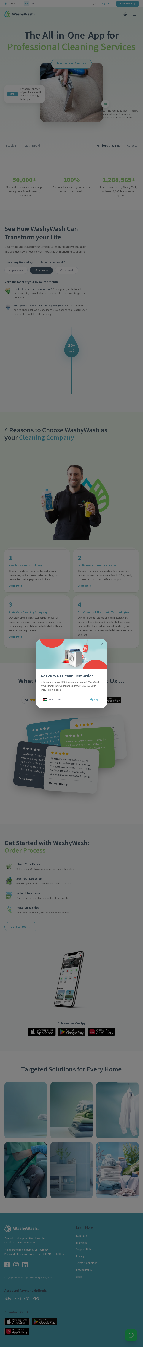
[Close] (102, 644)
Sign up (94, 699)
